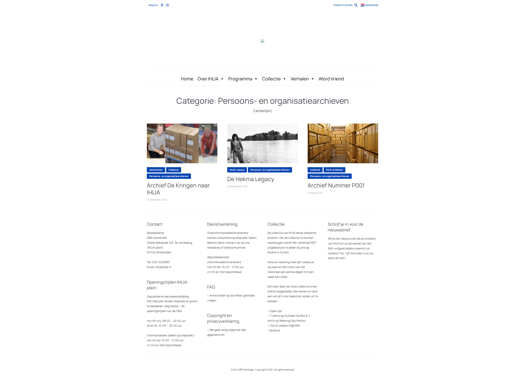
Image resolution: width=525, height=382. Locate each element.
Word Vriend (331, 79)
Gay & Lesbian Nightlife (285, 325)
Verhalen (300, 79)
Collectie (271, 79)
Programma (240, 79)
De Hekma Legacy (250, 179)
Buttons (275, 330)
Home (187, 79)
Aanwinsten (156, 169)
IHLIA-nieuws (237, 169)
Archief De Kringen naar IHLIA (178, 189)
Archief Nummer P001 (336, 185)
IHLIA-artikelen (334, 169)
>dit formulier (353, 253)
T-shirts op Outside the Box (287, 316)
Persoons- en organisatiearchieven (168, 176)
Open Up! (276, 311)
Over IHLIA (207, 79)
